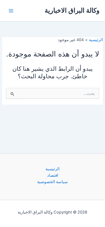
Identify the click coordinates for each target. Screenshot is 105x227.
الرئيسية (53, 168)
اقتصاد (52, 175)
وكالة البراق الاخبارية (72, 10)
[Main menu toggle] (11, 10)
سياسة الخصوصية (52, 181)
